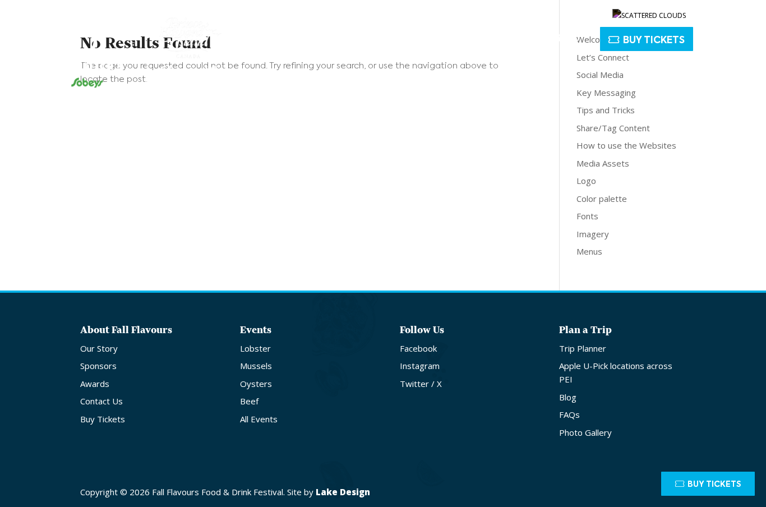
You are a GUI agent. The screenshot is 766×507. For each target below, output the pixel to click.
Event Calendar (449, 39)
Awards (94, 383)
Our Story (99, 348)
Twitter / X (421, 383)
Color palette (601, 198)
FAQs (569, 414)
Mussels (256, 365)
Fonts (587, 216)
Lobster (255, 348)
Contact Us (531, 12)
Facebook (418, 348)
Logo (586, 180)
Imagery (592, 233)
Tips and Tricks (605, 110)
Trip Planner (582, 348)
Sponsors (98, 365)
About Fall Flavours (319, 39)
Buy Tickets (654, 40)
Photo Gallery (585, 432)
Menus (589, 251)
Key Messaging (606, 92)
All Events (259, 419)
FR (717, 12)
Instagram (420, 365)
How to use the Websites (626, 145)
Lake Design (343, 491)
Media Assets (602, 163)
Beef (249, 401)
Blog (567, 397)
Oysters (256, 383)
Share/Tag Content (613, 127)
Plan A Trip (540, 39)
